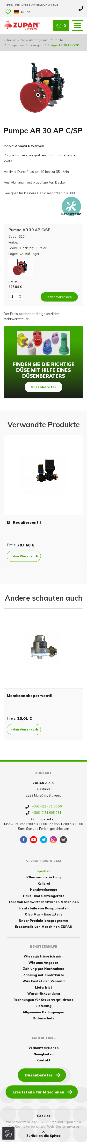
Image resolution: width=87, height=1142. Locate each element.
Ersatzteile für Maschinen (38, 1092)
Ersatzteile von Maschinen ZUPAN (43, 927)
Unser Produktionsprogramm (43, 921)
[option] (43, 674)
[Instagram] (53, 839)
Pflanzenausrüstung (43, 877)
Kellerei (43, 883)
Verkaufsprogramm (35, 40)
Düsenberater (43, 387)
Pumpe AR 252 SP (66, 522)
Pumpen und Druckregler (25, 45)
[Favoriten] (8, 12)
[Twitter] (43, 839)
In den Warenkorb (65, 556)
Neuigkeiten (44, 1054)
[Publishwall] (63, 839)
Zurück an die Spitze (43, 1136)
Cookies (43, 1116)
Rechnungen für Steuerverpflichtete (43, 1000)
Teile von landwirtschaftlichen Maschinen (43, 902)
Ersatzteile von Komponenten (43, 908)
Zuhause (10, 40)
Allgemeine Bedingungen (43, 1012)
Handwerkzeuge (43, 889)
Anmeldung (41, 4)
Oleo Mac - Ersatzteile (43, 914)
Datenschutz (44, 1018)
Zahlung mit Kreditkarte (43, 975)
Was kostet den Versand (43, 981)
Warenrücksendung (43, 993)
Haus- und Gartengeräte (43, 896)
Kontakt (43, 1060)
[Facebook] (23, 839)
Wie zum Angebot (43, 963)
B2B (55, 4)
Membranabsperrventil (29, 695)
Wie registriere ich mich (44, 956)
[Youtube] (33, 839)
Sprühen (59, 40)
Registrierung (17, 4)
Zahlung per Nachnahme (43, 969)
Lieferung (43, 1006)
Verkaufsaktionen (44, 1048)
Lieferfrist (43, 987)
